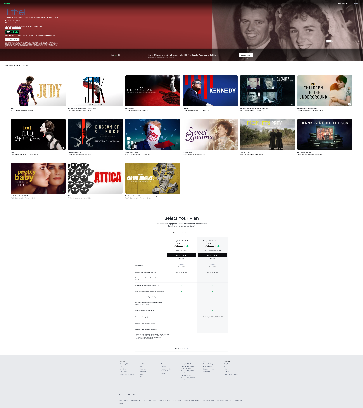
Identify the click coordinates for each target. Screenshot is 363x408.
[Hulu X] (125, 394)
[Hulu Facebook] (121, 394)
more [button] (56, 17)
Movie (36, 26)
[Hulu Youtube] (130, 394)
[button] (12, 65)
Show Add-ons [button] (180, 348)
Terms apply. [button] (166, 334)
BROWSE (122, 361)
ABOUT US (227, 361)
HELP (204, 361)
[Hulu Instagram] (134, 394)
